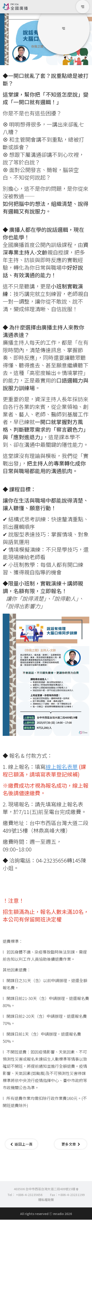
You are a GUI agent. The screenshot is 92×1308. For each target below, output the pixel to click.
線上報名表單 (62, 766)
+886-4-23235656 (29, 1194)
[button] (63, 28)
